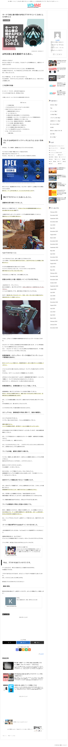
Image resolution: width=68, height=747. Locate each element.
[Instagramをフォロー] (17, 649)
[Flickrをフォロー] (20, 649)
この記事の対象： (11, 105)
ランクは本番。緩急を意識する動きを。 (15, 123)
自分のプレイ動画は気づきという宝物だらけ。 (17, 125)
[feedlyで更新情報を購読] (26, 649)
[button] (37, 642)
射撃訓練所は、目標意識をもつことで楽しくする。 (18, 119)
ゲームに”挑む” (6, 614)
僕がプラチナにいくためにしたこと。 (14, 109)
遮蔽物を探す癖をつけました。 (13, 111)
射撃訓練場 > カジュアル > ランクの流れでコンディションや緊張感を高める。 (24, 117)
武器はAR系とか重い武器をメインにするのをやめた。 (18, 115)
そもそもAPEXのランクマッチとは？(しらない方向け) (17, 107)
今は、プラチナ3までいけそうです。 (14, 131)
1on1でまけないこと (12, 113)
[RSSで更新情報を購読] (29, 649)
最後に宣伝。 (11, 133)
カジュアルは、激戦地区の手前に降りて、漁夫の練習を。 (19, 121)
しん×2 (57, 40)
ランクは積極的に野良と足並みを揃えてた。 (16, 127)
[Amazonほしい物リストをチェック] (23, 649)
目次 (21, 102)
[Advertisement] (23, 627)
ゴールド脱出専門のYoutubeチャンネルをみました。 (18, 129)
